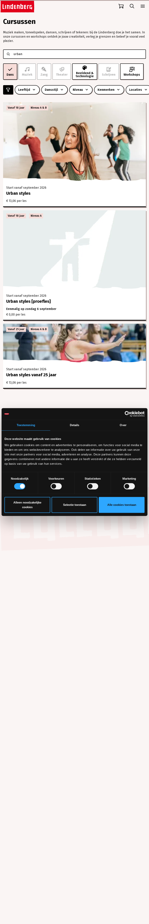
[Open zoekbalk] (132, 6)
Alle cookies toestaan (121, 504)
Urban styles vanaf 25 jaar (31, 374)
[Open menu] (142, 6)
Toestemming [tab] (26, 425)
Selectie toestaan (74, 504)
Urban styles (18, 193)
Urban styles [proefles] (28, 301)
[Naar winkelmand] (121, 6)
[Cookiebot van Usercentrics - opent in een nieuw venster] (128, 414)
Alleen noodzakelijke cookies (27, 505)
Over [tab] (123, 425)
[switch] (56, 486)
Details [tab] (74, 425)
